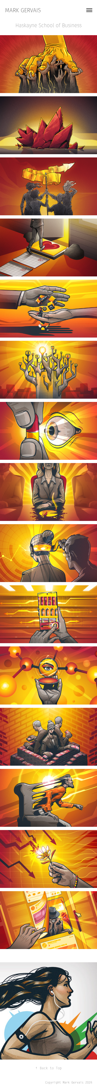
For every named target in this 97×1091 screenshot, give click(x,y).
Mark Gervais (23, 10)
